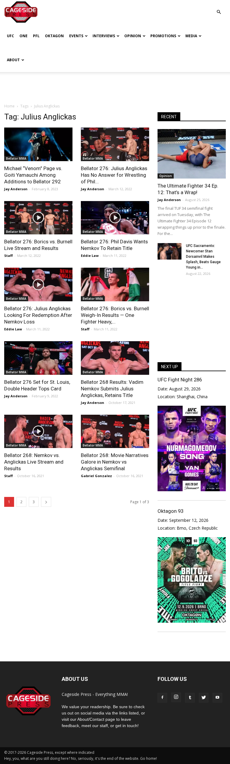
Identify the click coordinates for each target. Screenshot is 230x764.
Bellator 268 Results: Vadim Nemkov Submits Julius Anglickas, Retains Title (112, 388)
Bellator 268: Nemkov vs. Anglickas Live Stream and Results (33, 461)
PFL (36, 35)
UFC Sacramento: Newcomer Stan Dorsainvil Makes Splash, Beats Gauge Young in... (203, 256)
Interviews (104, 35)
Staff (8, 255)
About (13, 59)
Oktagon (54, 35)
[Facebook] (162, 697)
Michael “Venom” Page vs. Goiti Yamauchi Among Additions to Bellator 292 (33, 175)
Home (9, 106)
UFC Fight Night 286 (180, 380)
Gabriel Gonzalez (96, 476)
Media (191, 35)
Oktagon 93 (170, 511)
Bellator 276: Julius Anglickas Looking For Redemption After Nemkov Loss (38, 315)
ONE (23, 35)
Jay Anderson (16, 189)
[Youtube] (217, 697)
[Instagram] (176, 697)
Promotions (163, 35)
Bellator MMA (16, 158)
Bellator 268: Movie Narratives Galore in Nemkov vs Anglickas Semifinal (115, 461)
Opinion (132, 35)
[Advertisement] (115, 85)
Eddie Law (90, 255)
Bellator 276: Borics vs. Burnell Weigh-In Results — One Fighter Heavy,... (115, 315)
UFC (10, 35)
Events (76, 35)
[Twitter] (203, 697)
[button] (218, 7)
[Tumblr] (190, 697)
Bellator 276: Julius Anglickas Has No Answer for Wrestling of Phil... (114, 175)
